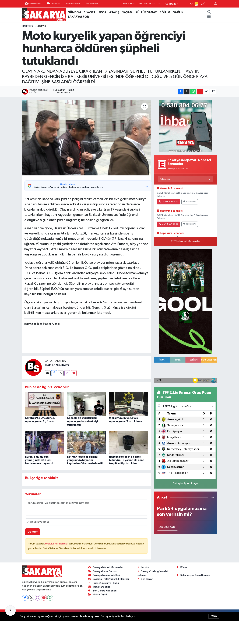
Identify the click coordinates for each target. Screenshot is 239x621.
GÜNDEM (74, 12)
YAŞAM (127, 12)
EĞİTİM (165, 12)
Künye (183, 567)
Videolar (55, 3)
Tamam (213, 616)
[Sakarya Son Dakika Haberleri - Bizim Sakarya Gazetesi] (44, 14)
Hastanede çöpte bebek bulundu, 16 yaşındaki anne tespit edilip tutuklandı (126, 460)
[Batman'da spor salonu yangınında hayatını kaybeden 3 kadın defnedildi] (86, 442)
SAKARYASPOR (78, 16)
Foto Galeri (34, 3)
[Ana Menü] (209, 17)
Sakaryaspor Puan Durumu (195, 575)
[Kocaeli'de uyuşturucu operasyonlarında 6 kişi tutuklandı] (86, 403)
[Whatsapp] (50, 598)
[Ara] (209, 12)
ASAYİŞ (114, 12)
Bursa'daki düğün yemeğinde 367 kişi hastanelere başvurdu (39, 460)
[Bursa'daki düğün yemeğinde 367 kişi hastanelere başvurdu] (44, 442)
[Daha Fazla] (200, 91)
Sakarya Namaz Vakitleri (106, 575)
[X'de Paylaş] (186, 91)
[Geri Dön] (10, 610)
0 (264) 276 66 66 (170, 202)
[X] (31, 598)
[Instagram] (67, 373)
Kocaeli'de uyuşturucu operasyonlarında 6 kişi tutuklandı (82, 421)
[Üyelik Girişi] (214, 4)
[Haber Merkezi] (33, 367)
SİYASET (90, 12)
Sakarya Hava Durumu (105, 571)
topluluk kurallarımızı (57, 543)
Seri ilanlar (147, 579)
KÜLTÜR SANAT (146, 12)
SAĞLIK (178, 12)
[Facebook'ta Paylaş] (180, 91)
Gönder (32, 531)
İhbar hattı (92, 3)
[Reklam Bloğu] (185, 126)
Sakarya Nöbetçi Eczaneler (108, 567)
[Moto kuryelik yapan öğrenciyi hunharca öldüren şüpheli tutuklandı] (86, 137)
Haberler (27, 26)
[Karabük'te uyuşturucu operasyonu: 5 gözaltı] (44, 403)
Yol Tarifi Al (191, 202)
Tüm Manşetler (101, 587)
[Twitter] (61, 373)
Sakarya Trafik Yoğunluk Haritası (111, 579)
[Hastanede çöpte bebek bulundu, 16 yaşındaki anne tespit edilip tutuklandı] (128, 442)
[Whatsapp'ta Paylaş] (193, 91)
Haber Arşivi (100, 594)
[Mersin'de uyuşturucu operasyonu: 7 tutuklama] (128, 403)
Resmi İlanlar (73, 3)
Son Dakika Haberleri (105, 590)
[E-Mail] (48, 373)
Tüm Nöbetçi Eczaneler (187, 241)
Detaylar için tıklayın (186, 483)
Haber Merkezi (57, 365)
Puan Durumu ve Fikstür (106, 583)
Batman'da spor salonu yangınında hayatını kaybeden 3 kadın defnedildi (86, 460)
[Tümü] (212, 497)
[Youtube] (74, 373)
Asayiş (41, 26)
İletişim (145, 567)
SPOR (102, 12)
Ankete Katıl (167, 527)
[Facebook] (54, 373)
